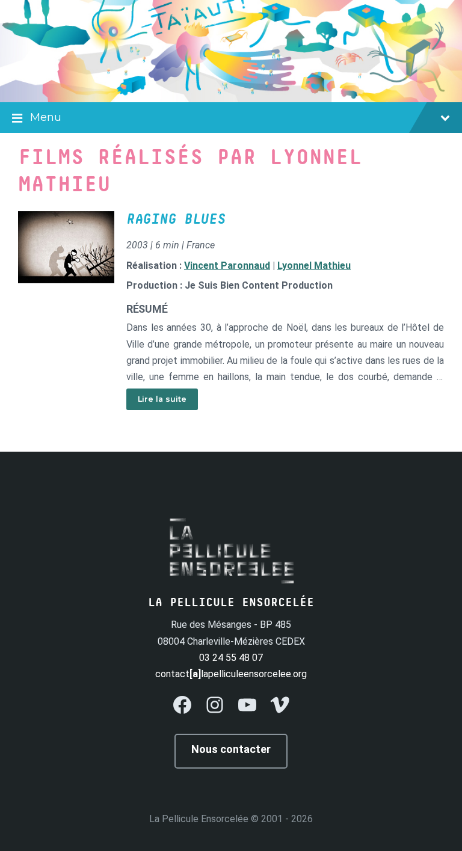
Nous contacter (231, 749)
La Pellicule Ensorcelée (198, 819)
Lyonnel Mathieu (314, 265)
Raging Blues (175, 219)
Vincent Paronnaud (227, 265)
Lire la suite (162, 399)
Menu (45, 117)
